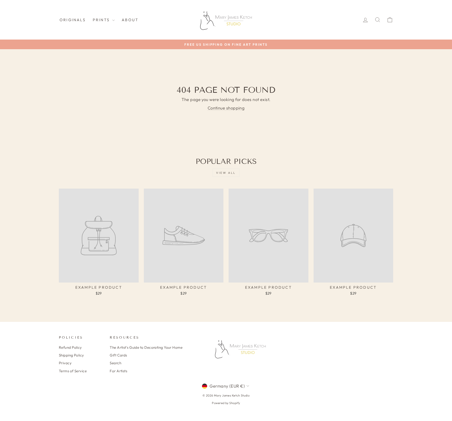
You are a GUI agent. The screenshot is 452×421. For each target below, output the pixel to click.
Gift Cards (118, 355)
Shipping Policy (71, 355)
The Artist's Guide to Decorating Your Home (146, 347)
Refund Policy (70, 347)
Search (115, 363)
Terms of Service (73, 371)
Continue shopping (226, 108)
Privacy (65, 363)
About (130, 19)
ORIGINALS (73, 19)
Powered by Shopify (226, 403)
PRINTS (102, 19)
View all (226, 172)
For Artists (118, 371)
